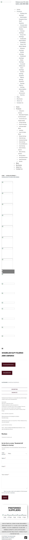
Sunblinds (23, 42)
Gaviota (22, 95)
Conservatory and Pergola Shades (23, 27)
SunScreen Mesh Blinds (22, 39)
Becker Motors (15, 533)
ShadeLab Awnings (22, 57)
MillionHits (9, 539)
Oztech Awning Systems (21, 73)
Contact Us (20, 102)
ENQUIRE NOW (7, 372)
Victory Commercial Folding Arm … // (17, 527)
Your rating (4, 453)
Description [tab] (15, 389)
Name (4, 458)
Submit (5, 497)
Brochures (19, 99)
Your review (5, 474)
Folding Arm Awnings (23, 14)
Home (18, 9)
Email (3, 466)
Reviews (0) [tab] (14, 392)
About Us (19, 101)
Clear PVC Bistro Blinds (22, 45)
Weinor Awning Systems (21, 79)
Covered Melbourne (22, 65)
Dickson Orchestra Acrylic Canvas (15, 427)
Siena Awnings (21, 61)
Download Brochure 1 (8, 364)
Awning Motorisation (22, 88)
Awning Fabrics (21, 84)
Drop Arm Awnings (22, 35)
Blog (18, 97)
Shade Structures (22, 92)
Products (19, 11)
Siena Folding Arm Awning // (19, 523)
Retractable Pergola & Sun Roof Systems (23, 20)
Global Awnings (21, 53)
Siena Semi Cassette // (8, 525)
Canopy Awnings (22, 31)
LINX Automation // (7, 523)
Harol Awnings (21, 68)
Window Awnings (22, 49)
